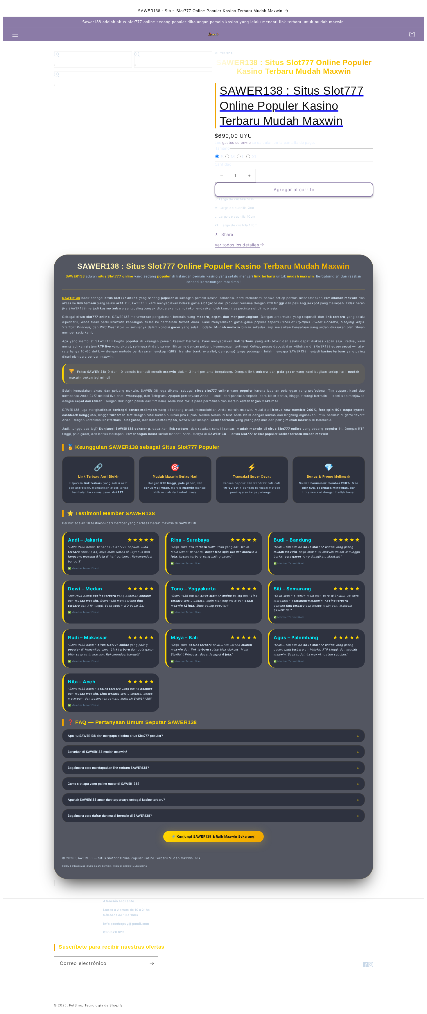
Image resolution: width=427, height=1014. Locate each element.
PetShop (76, 1005)
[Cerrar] (54, 883)
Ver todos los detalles (237, 244)
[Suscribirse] (151, 963)
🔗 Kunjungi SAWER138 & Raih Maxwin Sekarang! (213, 836)
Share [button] (227, 234)
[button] (15, 34)
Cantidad (223, 164)
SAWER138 (71, 298)
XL (255, 157)
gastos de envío (236, 142)
